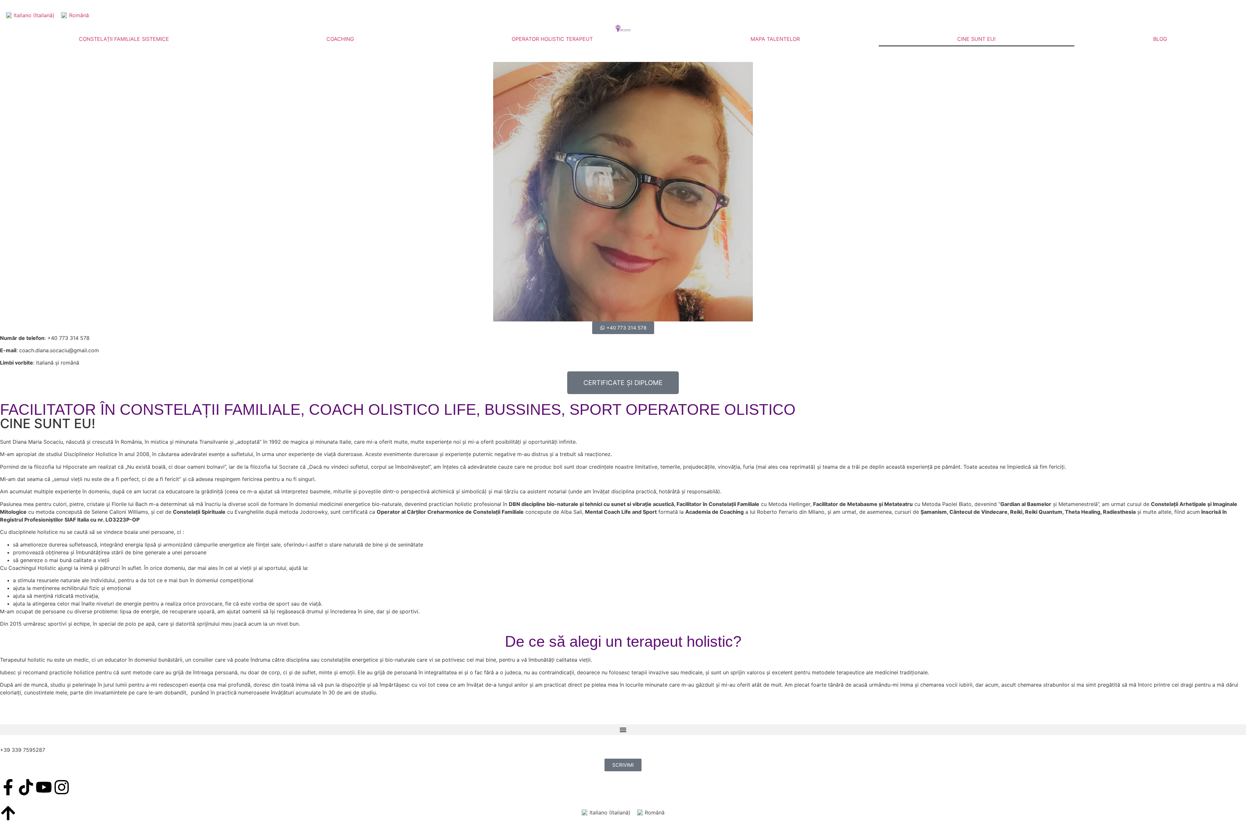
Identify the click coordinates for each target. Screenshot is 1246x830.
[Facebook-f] (8, 787)
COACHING (340, 39)
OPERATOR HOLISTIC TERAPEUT (552, 39)
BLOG (1160, 39)
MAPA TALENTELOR (775, 39)
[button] (623, 729)
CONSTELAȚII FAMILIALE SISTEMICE (124, 39)
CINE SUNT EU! (976, 39)
